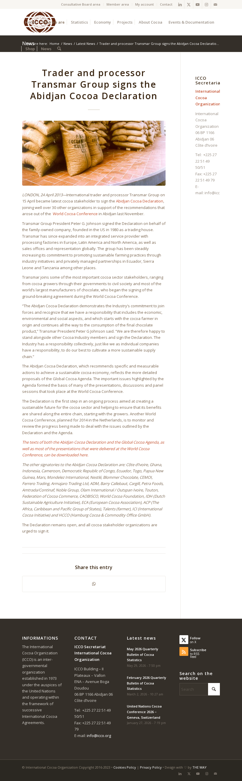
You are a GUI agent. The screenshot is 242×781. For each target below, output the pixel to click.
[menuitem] (81, 4)
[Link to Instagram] (206, 4)
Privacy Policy (151, 767)
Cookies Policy (124, 767)
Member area (118, 4)
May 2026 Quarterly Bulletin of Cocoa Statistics (142, 654)
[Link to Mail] (215, 4)
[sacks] (94, 153)
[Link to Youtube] (197, 4)
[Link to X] (188, 4)
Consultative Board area (80, 4)
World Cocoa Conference (75, 213)
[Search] (59, 48)
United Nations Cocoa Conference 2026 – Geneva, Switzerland (144, 712)
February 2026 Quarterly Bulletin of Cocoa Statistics (146, 683)
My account (144, 4)
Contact (166, 4)
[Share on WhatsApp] (94, 584)
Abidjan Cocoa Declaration (139, 201)
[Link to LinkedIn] (180, 4)
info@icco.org (217, 192)
